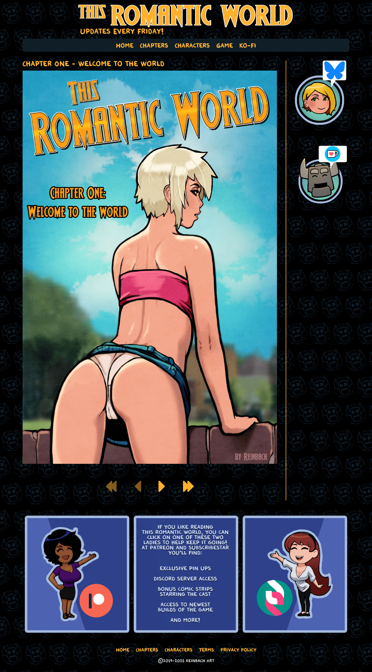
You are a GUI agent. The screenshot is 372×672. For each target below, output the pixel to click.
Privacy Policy (238, 649)
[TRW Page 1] (162, 486)
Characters (192, 45)
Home (124, 45)
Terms (206, 649)
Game (225, 45)
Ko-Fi (247, 45)
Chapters (154, 45)
